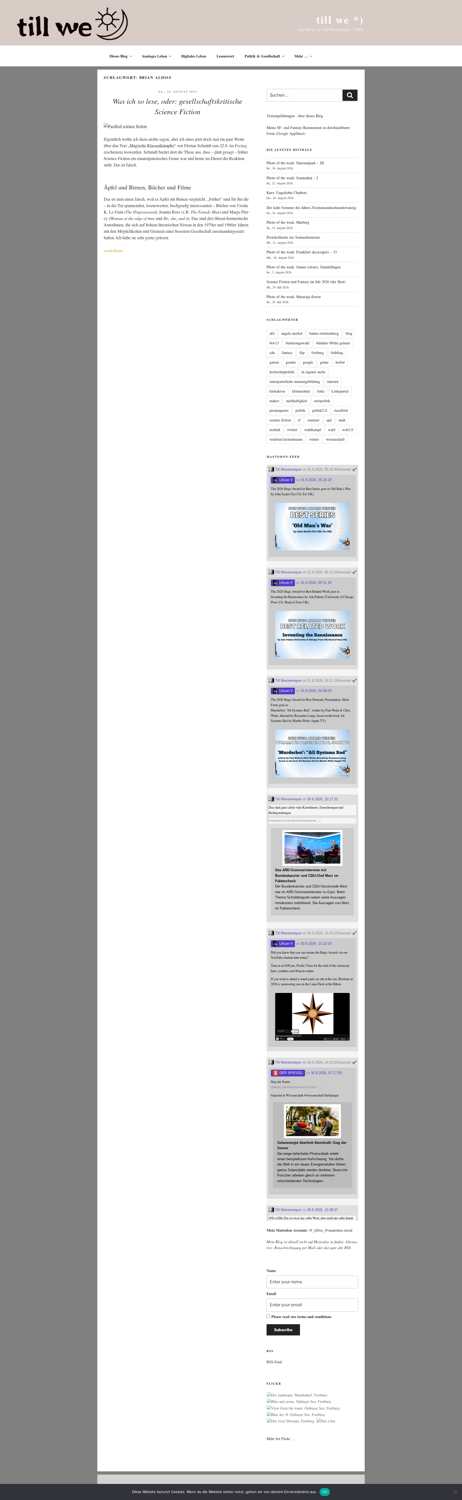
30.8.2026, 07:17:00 (326, 1073)
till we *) (340, 19)
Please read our (301, 1316)
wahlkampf (312, 429)
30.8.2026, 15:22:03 (316, 944)
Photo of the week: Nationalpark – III (295, 162)
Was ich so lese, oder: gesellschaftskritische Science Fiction (177, 106)
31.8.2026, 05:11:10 (316, 583)
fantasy (287, 352)
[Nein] (455, 1492)
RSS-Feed (274, 1361)
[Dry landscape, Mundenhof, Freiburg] (297, 1395)
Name (271, 1270)
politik (300, 410)
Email (271, 1293)
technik (275, 429)
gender (291, 362)
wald (331, 429)
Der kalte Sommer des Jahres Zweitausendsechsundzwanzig (311, 207)
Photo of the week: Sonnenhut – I (292, 177)
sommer (313, 419)
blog (349, 333)
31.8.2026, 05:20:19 (316, 480)
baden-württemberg (324, 333)
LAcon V (285, 480)
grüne (324, 362)
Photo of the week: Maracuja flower (294, 296)
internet (332, 381)
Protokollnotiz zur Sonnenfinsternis (293, 237)
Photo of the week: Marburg (288, 222)
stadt (341, 419)
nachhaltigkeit (296, 400)
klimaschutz (301, 391)
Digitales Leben (193, 56)
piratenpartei (279, 410)
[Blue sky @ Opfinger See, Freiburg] (296, 1415)
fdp (302, 352)
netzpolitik (322, 400)
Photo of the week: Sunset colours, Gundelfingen (304, 266)
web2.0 (347, 429)
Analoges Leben (154, 56)
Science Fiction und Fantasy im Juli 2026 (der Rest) (306, 281)
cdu (272, 352)
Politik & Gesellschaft (262, 56)
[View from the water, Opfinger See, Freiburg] (303, 1408)
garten (274, 362)
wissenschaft (335, 439)
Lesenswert (225, 56)
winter (314, 439)
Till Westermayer (287, 469)
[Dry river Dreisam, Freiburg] (290, 1421)
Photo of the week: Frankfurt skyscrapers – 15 (302, 251)
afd (272, 333)
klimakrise (277, 391)
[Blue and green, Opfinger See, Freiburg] (299, 1401)
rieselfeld (341, 410)
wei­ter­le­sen (113, 250)
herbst (340, 362)
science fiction (280, 419)
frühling (337, 352)
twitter (292, 429)
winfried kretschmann (286, 439)
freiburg (317, 352)
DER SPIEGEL (290, 1073)
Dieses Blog (119, 56)
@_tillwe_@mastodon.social (330, 1230)
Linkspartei (340, 391)
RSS (347, 1247)
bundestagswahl (297, 342)
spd (329, 419)
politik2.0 (319, 410)
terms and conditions (314, 1316)
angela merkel (291, 333)
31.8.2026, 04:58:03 (316, 691)
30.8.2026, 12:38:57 (322, 1210)
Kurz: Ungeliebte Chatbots (287, 192)
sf (299, 419)
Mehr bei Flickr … (281, 1438)
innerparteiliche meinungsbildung (295, 381)
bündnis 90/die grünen (333, 342)
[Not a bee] (326, 1421)
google (308, 362)
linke (321, 391)
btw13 (274, 342)
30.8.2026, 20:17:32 (322, 799)
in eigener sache (313, 371)
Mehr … (301, 56)
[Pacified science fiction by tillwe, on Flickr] (125, 126)
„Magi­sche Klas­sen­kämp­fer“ (152, 145)
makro (274, 400)
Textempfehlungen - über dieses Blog (295, 115)
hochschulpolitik (282, 371)
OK (324, 1492)
